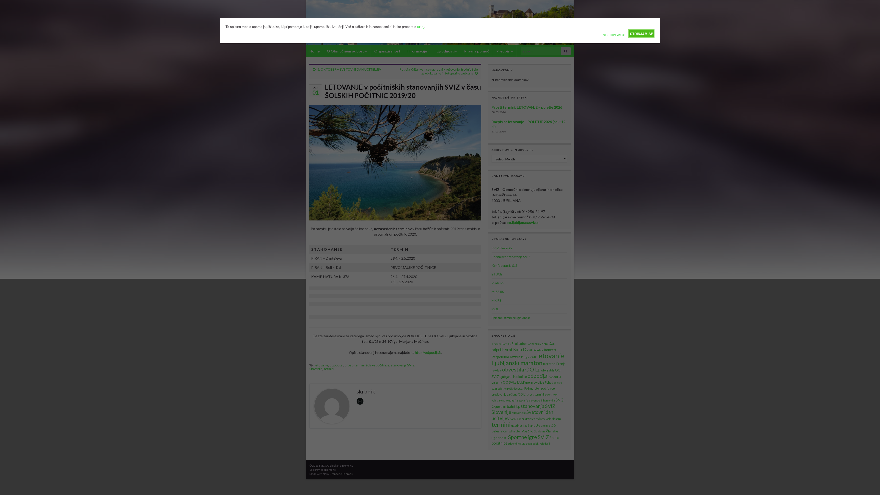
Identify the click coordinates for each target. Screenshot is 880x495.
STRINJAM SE (641, 33)
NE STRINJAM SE (614, 35)
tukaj (420, 26)
